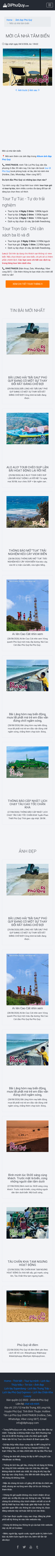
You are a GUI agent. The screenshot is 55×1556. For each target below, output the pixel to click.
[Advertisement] (27, 119)
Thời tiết (17, 1380)
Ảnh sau (33, 90)
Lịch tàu (45, 1380)
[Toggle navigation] (49, 5)
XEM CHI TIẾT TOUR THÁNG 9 (27, 284)
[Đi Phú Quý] (17, 5)
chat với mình (31, 1403)
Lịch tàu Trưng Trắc (38, 1388)
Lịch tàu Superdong (15, 1388)
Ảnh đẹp (39, 1384)
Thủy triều (17, 1384)
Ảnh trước (22, 90)
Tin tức (28, 1384)
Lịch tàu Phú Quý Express (16, 1392)
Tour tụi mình (31, 1380)
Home (7, 1380)
